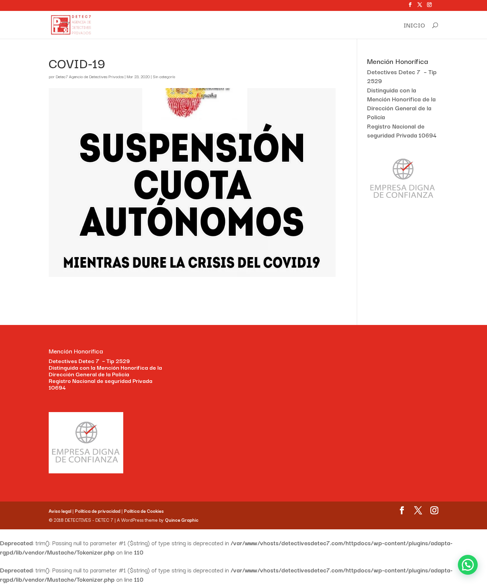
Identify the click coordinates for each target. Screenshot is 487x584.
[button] (468, 565)
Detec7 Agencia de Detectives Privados (90, 76)
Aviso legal (60, 510)
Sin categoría (164, 76)
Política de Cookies (144, 510)
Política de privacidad (97, 510)
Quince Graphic (181, 519)
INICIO (414, 26)
